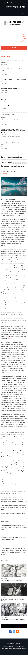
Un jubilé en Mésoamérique (8, 106)
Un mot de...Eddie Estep (7, 114)
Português (23, 38)
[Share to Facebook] (10, 631)
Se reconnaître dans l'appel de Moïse (11, 88)
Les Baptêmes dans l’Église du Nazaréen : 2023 (12, 143)
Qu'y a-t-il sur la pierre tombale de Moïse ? (12, 60)
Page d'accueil (10, 643)
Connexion (18, 643)
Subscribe (17, 13)
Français (23, 40)
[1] (9, 338)
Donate (24, 13)
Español (23, 36)
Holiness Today (6, 173)
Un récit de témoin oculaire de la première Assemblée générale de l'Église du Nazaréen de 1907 (13, 131)
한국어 (22, 41)
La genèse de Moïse (6, 97)
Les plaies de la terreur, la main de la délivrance (13, 79)
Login (10, 13)
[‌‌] (3, 2)
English (22, 34)
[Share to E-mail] (17, 631)
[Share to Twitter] (14, 631)
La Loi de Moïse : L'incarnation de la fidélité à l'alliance (13, 69)
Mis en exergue (7, 162)
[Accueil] (14, 23)
